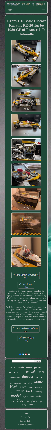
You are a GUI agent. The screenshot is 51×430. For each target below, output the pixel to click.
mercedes (17, 383)
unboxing (38, 392)
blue (20, 400)
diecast (27, 376)
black (13, 386)
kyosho (31, 387)
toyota (12, 392)
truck (29, 391)
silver (30, 383)
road (24, 383)
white (20, 391)
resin (13, 367)
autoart (13, 372)
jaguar (25, 396)
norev (39, 377)
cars (41, 372)
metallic (32, 404)
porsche (39, 387)
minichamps (15, 378)
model (16, 395)
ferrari (23, 386)
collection (25, 367)
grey (24, 404)
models (31, 372)
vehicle (22, 373)
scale (38, 381)
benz (32, 396)
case (12, 401)
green (38, 367)
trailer (39, 396)
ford (34, 400)
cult (27, 401)
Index (26, 413)
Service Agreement (26, 425)
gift (41, 401)
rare (11, 383)
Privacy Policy (26, 421)
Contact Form (26, 417)
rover (18, 405)
